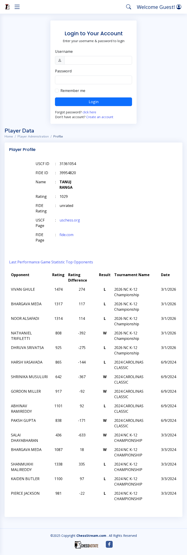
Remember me (72, 90)
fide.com (66, 234)
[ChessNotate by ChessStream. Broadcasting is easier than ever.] (86, 544)
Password (63, 71)
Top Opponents (79, 262)
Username (64, 51)
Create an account (99, 117)
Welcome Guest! (156, 6)
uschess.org (70, 220)
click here (89, 112)
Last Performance (24, 262)
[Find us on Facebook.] (109, 544)
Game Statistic (53, 262)
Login (94, 101)
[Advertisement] (124, 170)
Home (9, 136)
